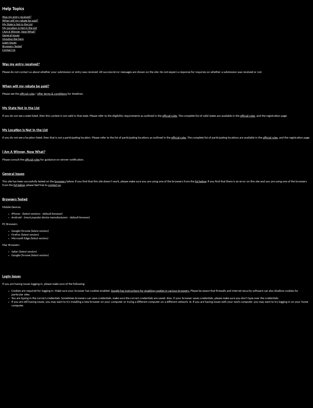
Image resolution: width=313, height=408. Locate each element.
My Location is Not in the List (19, 28)
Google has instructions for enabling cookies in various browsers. (150, 290)
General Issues (10, 35)
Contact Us (8, 50)
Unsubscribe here (13, 39)
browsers (60, 181)
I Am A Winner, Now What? (19, 31)
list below (200, 181)
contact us (54, 185)
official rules (27, 93)
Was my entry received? (16, 17)
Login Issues (9, 42)
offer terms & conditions (52, 93)
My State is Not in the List (17, 24)
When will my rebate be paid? (20, 20)
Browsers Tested (12, 46)
